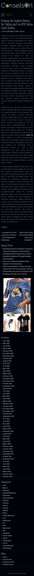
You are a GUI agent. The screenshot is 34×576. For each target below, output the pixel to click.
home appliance (8, 515)
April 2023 (6, 426)
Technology (7, 540)
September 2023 (8, 416)
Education (6, 495)
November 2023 (8, 411)
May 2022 (6, 439)
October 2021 (7, 456)
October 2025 (7, 358)
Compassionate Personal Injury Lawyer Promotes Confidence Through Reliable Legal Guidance (17, 256)
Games (5, 227)
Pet (4, 523)
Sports (5, 538)
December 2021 (8, 451)
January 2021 (7, 476)
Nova (22, 31)
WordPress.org (8, 564)
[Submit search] (31, 15)
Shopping (6, 533)
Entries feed (7, 559)
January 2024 (8, 406)
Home (5, 513)
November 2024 (8, 381)
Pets (4, 525)
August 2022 (7, 434)
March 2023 (7, 429)
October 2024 (7, 383)
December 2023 (8, 409)
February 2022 (8, 446)
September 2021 (8, 459)
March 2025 (7, 373)
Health (5, 510)
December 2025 (8, 353)
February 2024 (8, 404)
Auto (4, 485)
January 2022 (7, 449)
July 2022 (6, 436)
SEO (4, 530)
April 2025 (6, 371)
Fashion (6, 500)
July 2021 (6, 461)
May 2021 (6, 466)
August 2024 (7, 388)
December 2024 (8, 378)
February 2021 (8, 474)
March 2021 (7, 471)
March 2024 (7, 401)
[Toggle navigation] (2, 14)
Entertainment (8, 498)
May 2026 (6, 343)
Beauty (5, 488)
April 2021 (6, 469)
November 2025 (8, 356)
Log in (5, 557)
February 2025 (8, 376)
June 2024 (6, 393)
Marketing (7, 520)
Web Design (7, 548)
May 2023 (6, 424)
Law (4, 518)
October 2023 (7, 414)
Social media (7, 535)
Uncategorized (8, 545)
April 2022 (6, 441)
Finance (6, 503)
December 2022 (8, 431)
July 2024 (6, 391)
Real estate (7, 528)
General (5, 508)
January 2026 (7, 351)
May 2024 (6, 396)
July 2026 (6, 341)
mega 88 (29, 135)
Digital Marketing (9, 493)
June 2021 (6, 464)
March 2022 (7, 444)
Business (6, 490)
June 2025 (6, 366)
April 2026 (6, 346)
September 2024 (8, 386)
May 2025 (6, 368)
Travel (5, 543)
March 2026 (7, 348)
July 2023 (6, 419)
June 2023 (6, 421)
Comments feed (8, 562)
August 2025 (7, 361)
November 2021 (8, 454)
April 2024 (6, 399)
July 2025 (6, 363)
